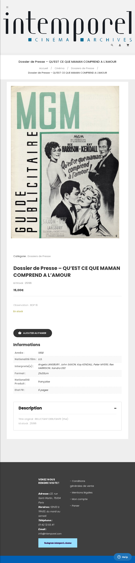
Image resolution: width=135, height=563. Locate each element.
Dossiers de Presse (82, 68)
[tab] (67, 408)
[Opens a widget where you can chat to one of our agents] (123, 557)
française (44, 381)
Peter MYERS (100, 364)
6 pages (43, 390)
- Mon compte (79, 499)
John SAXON (68, 364)
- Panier (74, 505)
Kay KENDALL (84, 364)
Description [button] (30, 408)
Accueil (43, 68)
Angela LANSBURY (48, 364)
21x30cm (43, 373)
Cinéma (59, 68)
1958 (40, 352)
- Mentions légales (81, 492)
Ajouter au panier (34, 333)
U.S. (40, 359)
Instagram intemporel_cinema (57, 542)
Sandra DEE (58, 368)
